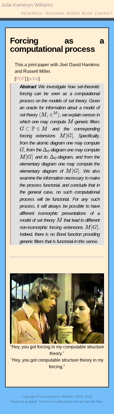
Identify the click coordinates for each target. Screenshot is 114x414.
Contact (104, 13)
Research (31, 13)
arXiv (33, 78)
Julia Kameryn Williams (27, 5)
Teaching (54, 13)
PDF (20, 78)
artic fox (73, 401)
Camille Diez (93, 401)
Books (73, 13)
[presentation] (49, 114)
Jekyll (33, 401)
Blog (87, 13)
